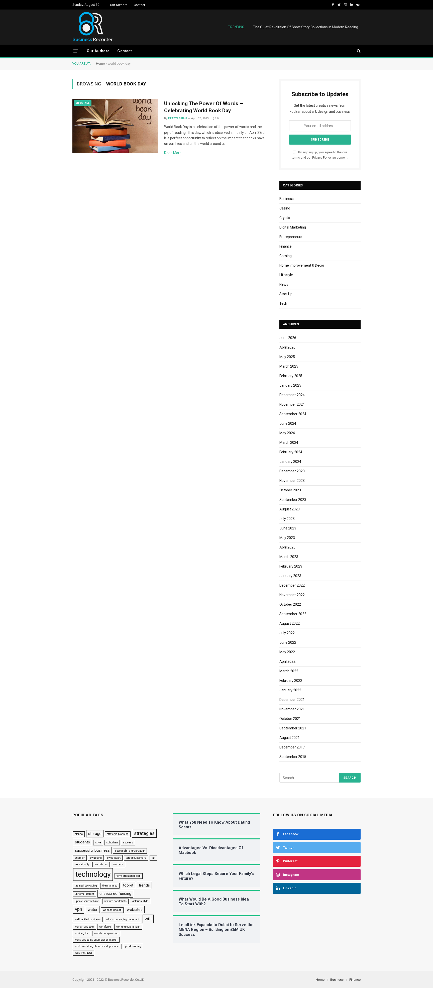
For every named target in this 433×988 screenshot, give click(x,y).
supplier (80, 857)
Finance (285, 246)
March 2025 (288, 366)
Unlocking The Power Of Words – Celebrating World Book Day (203, 107)
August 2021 (289, 738)
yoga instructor (83, 952)
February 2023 (290, 566)
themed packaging (86, 885)
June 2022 (287, 642)
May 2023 (287, 538)
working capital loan (128, 926)
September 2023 (292, 500)
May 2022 (287, 652)
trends (144, 885)
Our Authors (118, 5)
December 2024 (292, 395)
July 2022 (287, 633)
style (98, 842)
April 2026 (287, 347)
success (128, 842)
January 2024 (290, 462)
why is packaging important (122, 919)
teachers (118, 864)
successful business (92, 850)
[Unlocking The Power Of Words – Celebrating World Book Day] (115, 126)
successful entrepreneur (130, 850)
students (82, 842)
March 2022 (288, 671)
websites (135, 909)
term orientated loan (129, 875)
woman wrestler (84, 926)
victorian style (140, 901)
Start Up (285, 294)
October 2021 (290, 719)
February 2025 (290, 376)
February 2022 (290, 681)
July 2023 (287, 519)
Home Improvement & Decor (301, 265)
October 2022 (290, 604)
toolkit (128, 885)
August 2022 (289, 623)
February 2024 (290, 452)
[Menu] (75, 51)
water (92, 909)
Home (100, 63)
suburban (112, 842)
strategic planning (118, 834)
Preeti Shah (177, 118)
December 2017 (292, 747)
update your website (87, 901)
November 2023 (292, 481)
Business (286, 199)
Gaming (285, 256)
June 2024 (287, 423)
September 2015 (292, 757)
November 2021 (292, 709)
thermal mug (110, 885)
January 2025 (290, 385)
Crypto (284, 218)
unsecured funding (115, 893)
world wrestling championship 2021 (96, 939)
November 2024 (292, 404)
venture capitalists (115, 901)
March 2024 (288, 443)
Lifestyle (82, 102)
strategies (144, 833)
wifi (148, 919)
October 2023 (290, 490)
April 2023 (287, 547)
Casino (284, 208)
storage (94, 833)
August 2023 (289, 509)
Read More (172, 153)
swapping (96, 857)
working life (82, 933)
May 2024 (287, 433)
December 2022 (292, 585)
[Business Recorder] (92, 27)
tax (153, 857)
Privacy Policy (322, 157)
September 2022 (292, 614)
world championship (106, 933)
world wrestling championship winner (97, 946)
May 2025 (287, 357)
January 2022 (290, 690)
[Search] (358, 51)
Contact (139, 5)
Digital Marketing (292, 227)
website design (112, 910)
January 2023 (290, 576)
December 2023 (292, 471)
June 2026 (287, 338)
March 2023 (288, 557)
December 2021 (292, 700)
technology (93, 874)
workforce (105, 926)
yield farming (133, 946)
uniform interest (84, 894)
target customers (136, 857)
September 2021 (292, 728)
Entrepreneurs (290, 237)
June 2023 (287, 528)
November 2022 (292, 595)
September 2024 (292, 414)
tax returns (100, 864)
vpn (78, 909)
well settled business (88, 919)
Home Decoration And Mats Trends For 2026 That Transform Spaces (304, 27)
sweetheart (114, 857)
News (283, 284)
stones (79, 834)
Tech (283, 303)
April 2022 (287, 662)
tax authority (82, 864)
